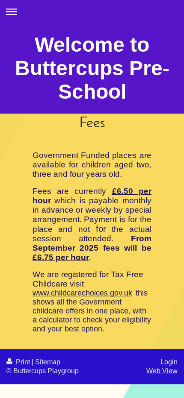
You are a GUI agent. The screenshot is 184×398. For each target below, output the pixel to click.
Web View (162, 371)
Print (23, 362)
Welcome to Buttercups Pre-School (92, 68)
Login (169, 362)
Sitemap (47, 362)
